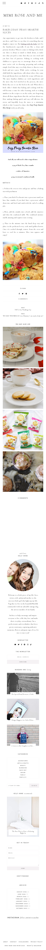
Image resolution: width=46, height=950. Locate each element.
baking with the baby (29, 44)
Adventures (23, 761)
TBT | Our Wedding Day (23, 309)
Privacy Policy (37, 942)
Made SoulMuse (34, 945)
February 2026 (23, 899)
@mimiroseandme (32, 918)
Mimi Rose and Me (22, 15)
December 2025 (23, 903)
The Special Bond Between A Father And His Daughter (23, 694)
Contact (13, 942)
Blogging (23, 768)
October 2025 (22, 908)
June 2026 (23, 894)
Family (23, 775)
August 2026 (23, 892)
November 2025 (23, 906)
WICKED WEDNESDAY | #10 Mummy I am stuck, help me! (23, 315)
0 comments (23, 299)
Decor (23, 772)
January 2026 (22, 901)
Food (24, 288)
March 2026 (22, 896)
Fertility (23, 777)
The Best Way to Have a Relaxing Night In (23, 832)
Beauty (23, 765)
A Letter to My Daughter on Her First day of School (23, 746)
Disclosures (24, 942)
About (5, 942)
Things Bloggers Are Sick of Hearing (23, 720)
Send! (23, 868)
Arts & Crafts (23, 763)
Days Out (23, 770)
